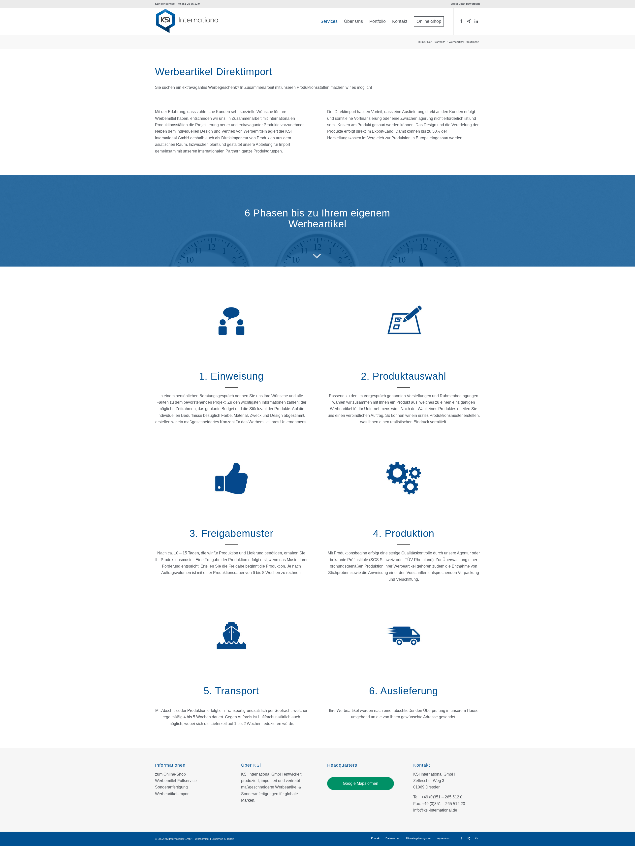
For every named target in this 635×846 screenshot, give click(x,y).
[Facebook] (461, 21)
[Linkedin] (476, 21)
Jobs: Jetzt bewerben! (465, 3)
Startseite (439, 41)
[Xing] (469, 21)
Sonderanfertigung (171, 787)
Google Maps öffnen (360, 783)
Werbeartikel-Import (172, 794)
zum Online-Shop (170, 774)
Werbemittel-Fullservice (176, 781)
